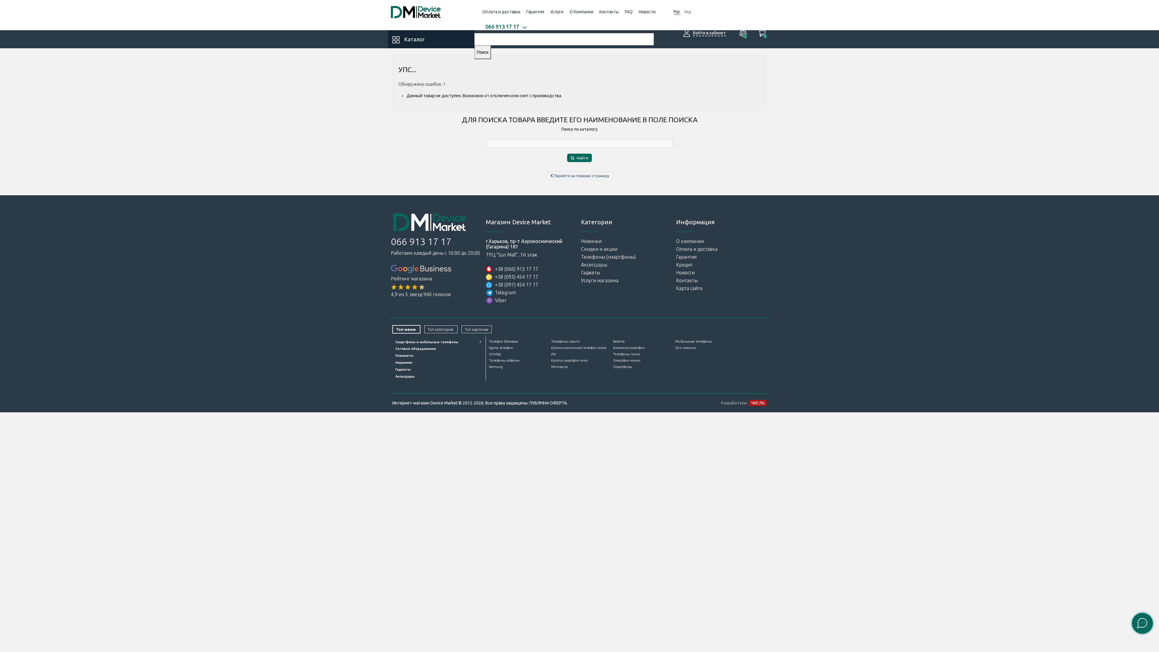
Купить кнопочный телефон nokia (578, 348)
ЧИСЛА (758, 403)
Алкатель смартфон (629, 348)
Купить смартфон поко (569, 360)
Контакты (609, 11)
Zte (553, 354)
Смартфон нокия (626, 360)
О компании (690, 241)
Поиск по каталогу (579, 129)
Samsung (496, 367)
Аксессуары (594, 264)
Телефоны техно (626, 354)
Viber (501, 300)
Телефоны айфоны (504, 360)
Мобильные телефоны (693, 341)
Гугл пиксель (685, 348)
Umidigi (495, 354)
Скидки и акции (599, 249)
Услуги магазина (599, 280)
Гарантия (535, 11)
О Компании (581, 11)
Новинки (591, 241)
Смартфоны (622, 367)
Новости (647, 11)
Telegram (505, 292)
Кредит (684, 264)
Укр (687, 11)
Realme (619, 341)
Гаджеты (590, 272)
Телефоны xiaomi (565, 341)
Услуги (557, 11)
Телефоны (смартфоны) (608, 257)
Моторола (559, 367)
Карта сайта (689, 288)
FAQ (629, 11)
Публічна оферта (548, 403)
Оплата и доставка (501, 11)
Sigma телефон (501, 348)
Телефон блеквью (503, 341)
